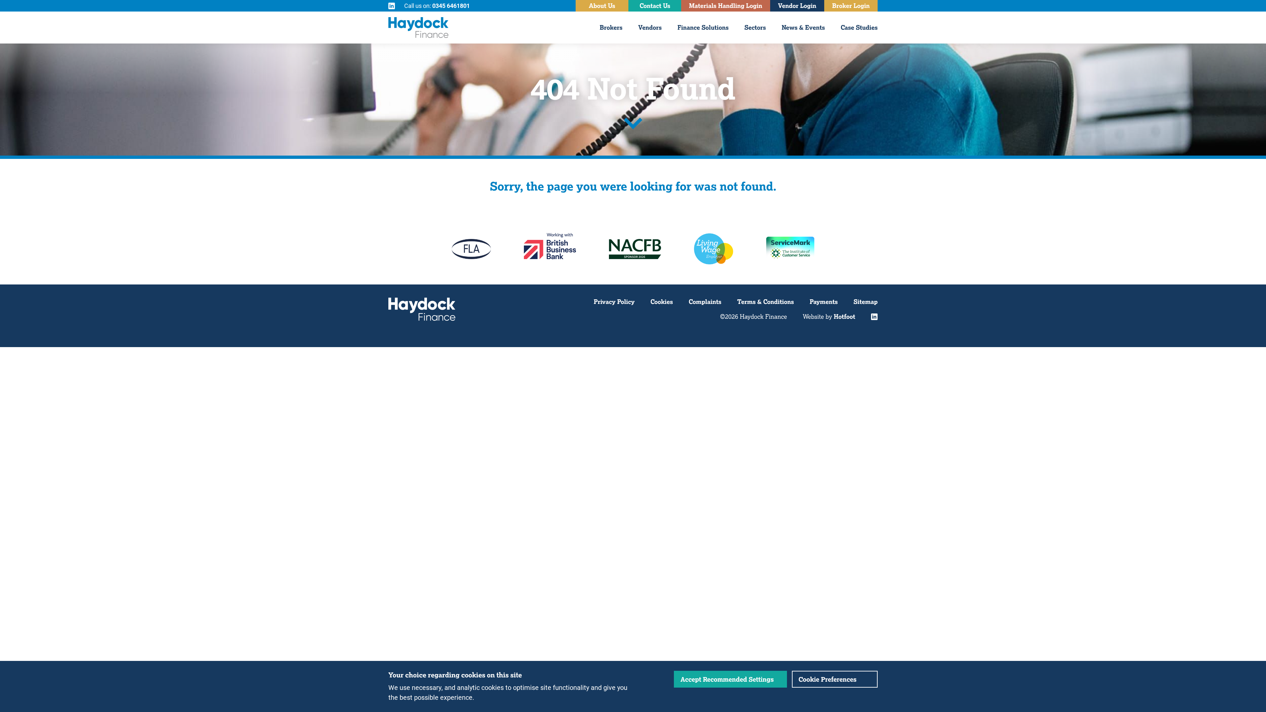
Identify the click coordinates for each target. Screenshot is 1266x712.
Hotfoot (844, 316)
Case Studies (859, 27)
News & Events (803, 27)
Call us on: (437, 6)
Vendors (650, 27)
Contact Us (655, 5)
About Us (602, 5)
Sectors (755, 27)
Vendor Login (797, 5)
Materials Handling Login (725, 5)
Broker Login (851, 5)
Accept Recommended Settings (727, 679)
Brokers (611, 27)
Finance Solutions (703, 27)
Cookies (661, 301)
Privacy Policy (614, 301)
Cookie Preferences (828, 679)
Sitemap (866, 301)
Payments (824, 301)
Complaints (705, 301)
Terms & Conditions (765, 301)
